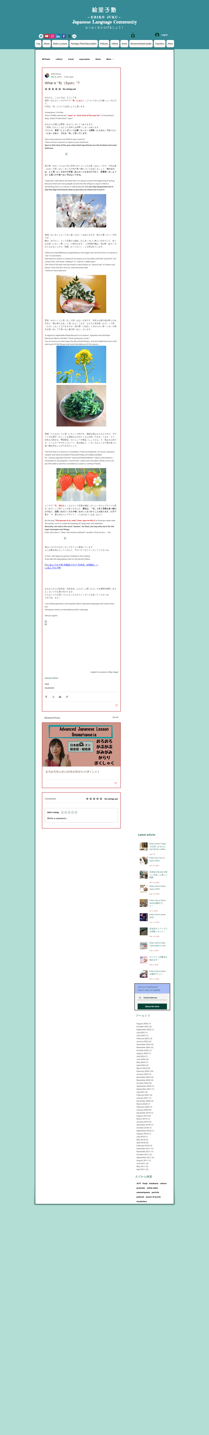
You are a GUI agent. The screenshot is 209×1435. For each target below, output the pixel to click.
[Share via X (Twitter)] (53, 696)
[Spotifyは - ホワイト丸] (41, 36)
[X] (69, 36)
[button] (133, 35)
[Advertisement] (85, 1282)
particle (155, 1192)
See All (115, 717)
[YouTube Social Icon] (47, 36)
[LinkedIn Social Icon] (58, 36)
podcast (140, 1197)
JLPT (138, 1183)
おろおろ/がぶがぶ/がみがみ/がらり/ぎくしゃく (73, 771)
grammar (140, 1188)
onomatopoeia (143, 1192)
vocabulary (49, 687)
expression (84, 59)
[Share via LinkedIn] (60, 696)
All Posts (46, 59)
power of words (153, 1197)
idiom (98, 59)
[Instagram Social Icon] (52, 36)
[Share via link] (67, 696)
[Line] (74, 36)
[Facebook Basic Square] (64, 36)
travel (71, 59)
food (47, 684)
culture (59, 59)
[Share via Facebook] (46, 696)
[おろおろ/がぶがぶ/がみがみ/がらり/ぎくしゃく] (81, 745)
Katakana (153, 1183)
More (108, 59)
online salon (152, 1188)
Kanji (145, 1183)
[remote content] (81, 154)
